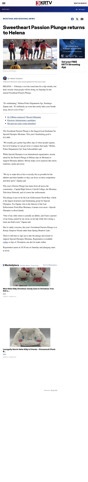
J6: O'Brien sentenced (16, 117)
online (5, 242)
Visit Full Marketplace (50, 265)
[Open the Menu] (4, 3)
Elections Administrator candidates (21, 120)
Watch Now (79, 3)
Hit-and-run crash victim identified (21, 123)
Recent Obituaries (34, 117)
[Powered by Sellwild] (54, 390)
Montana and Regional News (19, 19)
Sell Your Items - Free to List (29, 265)
